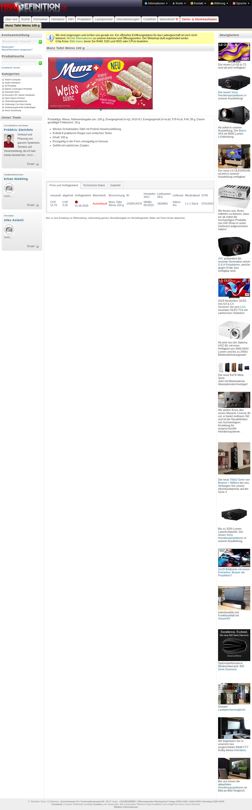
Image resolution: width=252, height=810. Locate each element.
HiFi (71, 19)
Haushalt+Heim (12, 92)
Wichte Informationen (79, 38)
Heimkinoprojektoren (230, 787)
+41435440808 (127, 801)
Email (30, 163)
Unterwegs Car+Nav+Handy (18, 104)
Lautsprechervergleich (231, 709)
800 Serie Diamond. (231, 668)
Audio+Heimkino (12, 83)
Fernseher (41, 19)
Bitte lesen (76, 41)
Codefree (149, 19)
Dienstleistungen (128, 19)
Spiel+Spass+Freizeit (15, 98)
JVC (220, 258)
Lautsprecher (104, 19)
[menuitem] (156, 3)
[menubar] (197, 3)
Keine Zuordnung (13, 110)
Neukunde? (8, 46)
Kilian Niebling (16, 179)
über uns (11, 19)
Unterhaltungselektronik (16, 101)
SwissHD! (224, 618)
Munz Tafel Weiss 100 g (22, 25)
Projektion (84, 19)
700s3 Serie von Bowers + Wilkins (234, 481)
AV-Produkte (10, 86)
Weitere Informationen (126, 807)
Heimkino (57, 19)
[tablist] (130, 197)
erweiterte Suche (11, 67)
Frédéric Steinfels (18, 130)
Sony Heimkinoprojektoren (230, 94)
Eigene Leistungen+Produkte (18, 89)
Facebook (57, 804)
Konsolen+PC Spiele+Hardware (20, 95)
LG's (243, 306)
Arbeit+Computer (13, 80)
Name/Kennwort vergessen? (17, 49)
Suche (25, 19)
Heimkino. (240, 750)
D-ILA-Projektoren (229, 264)
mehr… (31, 155)
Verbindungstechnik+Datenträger (20, 107)
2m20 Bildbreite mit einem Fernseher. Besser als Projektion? (234, 572)
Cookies (97, 804)
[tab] (64, 185)
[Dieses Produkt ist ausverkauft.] (76, 202)
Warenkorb (167, 19)
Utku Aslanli (14, 220)
